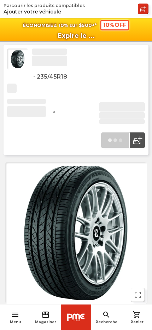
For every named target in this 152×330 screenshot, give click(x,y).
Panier (137, 317)
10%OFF (115, 25)
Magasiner (45, 317)
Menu (15, 317)
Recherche (106, 317)
